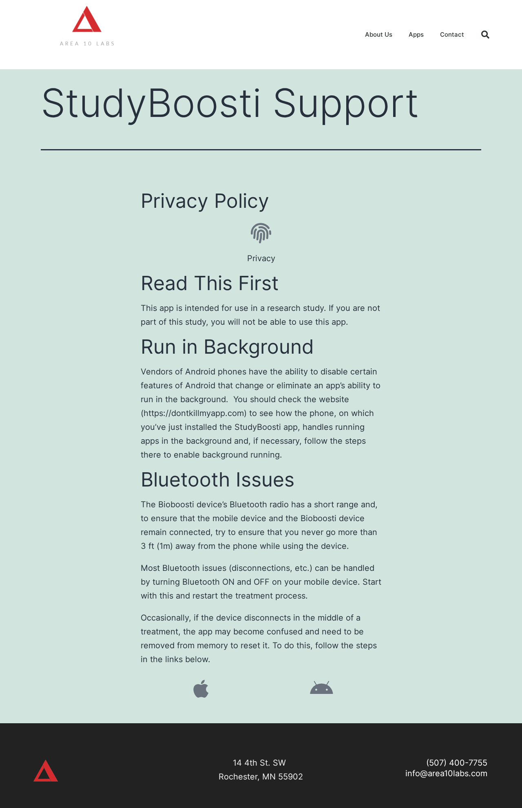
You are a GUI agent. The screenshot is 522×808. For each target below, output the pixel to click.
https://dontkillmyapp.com (194, 413)
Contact (452, 34)
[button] (485, 34)
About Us (378, 34)
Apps (416, 34)
